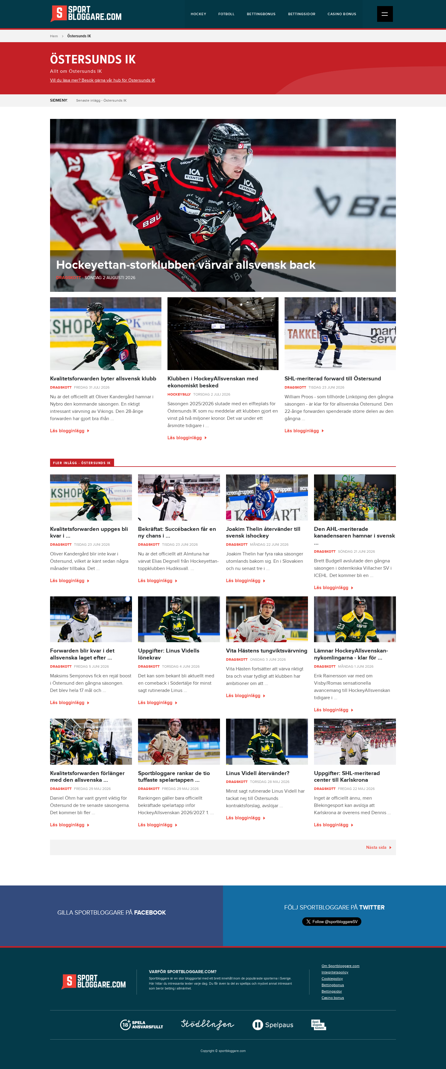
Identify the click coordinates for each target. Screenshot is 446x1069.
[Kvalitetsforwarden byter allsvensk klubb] (105, 333)
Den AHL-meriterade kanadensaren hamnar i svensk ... (354, 536)
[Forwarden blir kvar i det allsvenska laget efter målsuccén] (91, 619)
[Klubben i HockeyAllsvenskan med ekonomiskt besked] (223, 333)
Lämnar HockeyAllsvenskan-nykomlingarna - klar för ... (351, 654)
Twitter (372, 907)
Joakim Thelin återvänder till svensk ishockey (263, 533)
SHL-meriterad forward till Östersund (333, 378)
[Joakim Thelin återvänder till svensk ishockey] (267, 497)
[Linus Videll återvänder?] (267, 742)
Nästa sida (376, 847)
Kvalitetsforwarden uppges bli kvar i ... (89, 533)
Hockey (198, 14)
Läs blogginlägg (67, 431)
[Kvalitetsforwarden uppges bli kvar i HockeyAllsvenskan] (91, 497)
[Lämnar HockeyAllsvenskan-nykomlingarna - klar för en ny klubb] (355, 619)
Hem (54, 36)
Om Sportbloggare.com (341, 966)
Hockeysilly (179, 394)
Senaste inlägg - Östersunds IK (101, 100)
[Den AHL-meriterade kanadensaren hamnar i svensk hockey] (355, 497)
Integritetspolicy (335, 972)
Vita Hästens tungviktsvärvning (266, 650)
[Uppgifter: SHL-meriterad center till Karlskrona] (355, 742)
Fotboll (226, 14)
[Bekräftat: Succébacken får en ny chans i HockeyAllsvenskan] (179, 497)
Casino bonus (342, 14)
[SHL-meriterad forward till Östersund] (340, 333)
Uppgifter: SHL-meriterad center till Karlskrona (347, 777)
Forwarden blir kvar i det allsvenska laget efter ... (82, 654)
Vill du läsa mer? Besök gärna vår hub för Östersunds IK (102, 80)
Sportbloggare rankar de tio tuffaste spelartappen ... (174, 777)
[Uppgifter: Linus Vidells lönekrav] (179, 619)
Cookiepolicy (332, 978)
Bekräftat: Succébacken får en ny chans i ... (177, 533)
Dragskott (68, 277)
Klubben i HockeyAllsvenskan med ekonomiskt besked (212, 382)
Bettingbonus (261, 14)
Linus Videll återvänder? (257, 773)
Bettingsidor (302, 14)
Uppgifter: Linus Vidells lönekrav (168, 654)
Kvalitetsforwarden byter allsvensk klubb (103, 378)
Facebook (150, 912)
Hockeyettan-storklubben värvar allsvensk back (186, 265)
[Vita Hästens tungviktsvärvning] (267, 619)
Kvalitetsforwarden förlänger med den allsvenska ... (87, 777)
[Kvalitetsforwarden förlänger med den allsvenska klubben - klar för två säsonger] (91, 742)
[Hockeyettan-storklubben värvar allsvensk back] (223, 205)
